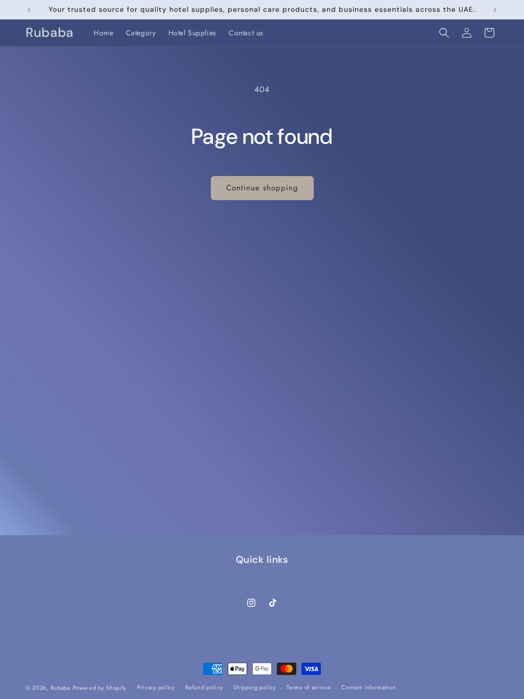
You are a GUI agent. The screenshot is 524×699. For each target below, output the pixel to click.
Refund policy (204, 687)
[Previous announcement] (29, 9)
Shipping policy (254, 687)
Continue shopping (262, 187)
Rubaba (60, 688)
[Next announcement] (495, 9)
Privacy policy (156, 687)
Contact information (368, 687)
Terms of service (309, 687)
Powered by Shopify (100, 688)
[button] (444, 32)
